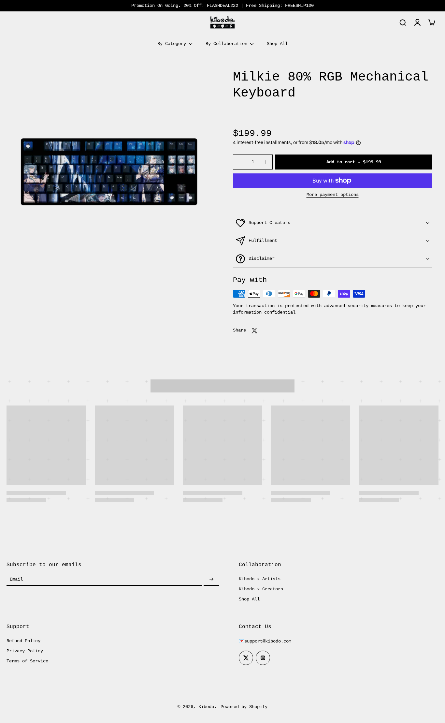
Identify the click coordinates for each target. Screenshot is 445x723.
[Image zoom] (109, 172)
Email (16, 579)
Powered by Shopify (244, 706)
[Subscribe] (211, 579)
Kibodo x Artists (259, 579)
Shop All (249, 599)
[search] (402, 22)
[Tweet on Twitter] (254, 330)
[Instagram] (263, 658)
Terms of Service (27, 661)
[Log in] (417, 22)
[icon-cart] (431, 22)
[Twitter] (246, 658)
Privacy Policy (25, 651)
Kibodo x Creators (261, 589)
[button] (353, 162)
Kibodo (206, 706)
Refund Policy (23, 640)
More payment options (333, 194)
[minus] (239, 162)
